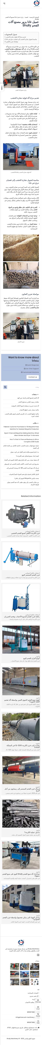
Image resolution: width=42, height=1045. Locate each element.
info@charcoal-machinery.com (27, 1017)
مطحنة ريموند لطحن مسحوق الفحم (29, 402)
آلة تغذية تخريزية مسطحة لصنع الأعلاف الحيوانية (25, 406)
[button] (2, 87)
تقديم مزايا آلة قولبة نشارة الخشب (16, 37)
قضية (26, 17)
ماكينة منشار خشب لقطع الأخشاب (29, 410)
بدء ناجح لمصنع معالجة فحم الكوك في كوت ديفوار (24, 452)
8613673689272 (32, 1012)
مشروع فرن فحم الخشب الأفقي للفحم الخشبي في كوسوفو (22, 464)
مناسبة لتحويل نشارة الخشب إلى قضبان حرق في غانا (21, 39)
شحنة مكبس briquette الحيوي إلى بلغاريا (27, 478)
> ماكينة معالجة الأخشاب (32, 1002)
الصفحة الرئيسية (34, 17)
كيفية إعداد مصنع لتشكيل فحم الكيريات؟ (27, 456)
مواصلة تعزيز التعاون (12, 42)
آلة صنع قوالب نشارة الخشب (14, 49)
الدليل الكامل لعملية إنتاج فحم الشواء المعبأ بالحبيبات (24, 474)
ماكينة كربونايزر (29, 531)
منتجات (37, 531)
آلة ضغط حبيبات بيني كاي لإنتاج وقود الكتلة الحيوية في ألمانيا (21, 460)
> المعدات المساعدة (33, 993)
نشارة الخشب (34, 307)
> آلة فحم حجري (34, 996)
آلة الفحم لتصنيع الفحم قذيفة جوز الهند (28, 398)
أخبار (37, 656)
